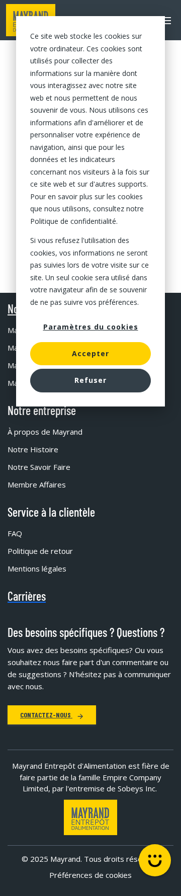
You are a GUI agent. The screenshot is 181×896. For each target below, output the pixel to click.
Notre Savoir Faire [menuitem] (39, 467)
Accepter (90, 353)
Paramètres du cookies (90, 327)
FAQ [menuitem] (15, 533)
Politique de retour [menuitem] (40, 551)
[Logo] (90, 817)
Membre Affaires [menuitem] (37, 484)
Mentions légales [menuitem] (37, 568)
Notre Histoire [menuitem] (33, 449)
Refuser (90, 380)
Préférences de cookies (90, 875)
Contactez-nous (46, 714)
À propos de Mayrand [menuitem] (45, 432)
